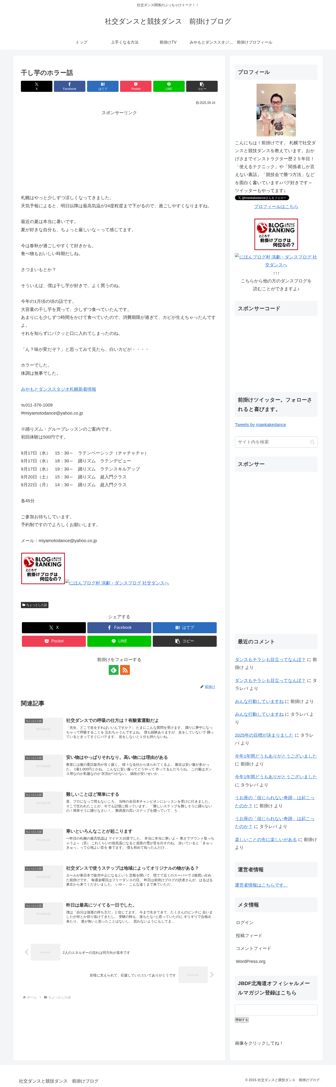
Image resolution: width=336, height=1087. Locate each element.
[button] (202, 86)
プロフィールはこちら (276, 206)
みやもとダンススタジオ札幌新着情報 (58, 389)
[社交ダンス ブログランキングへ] (43, 583)
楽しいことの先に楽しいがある (266, 839)
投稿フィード (249, 935)
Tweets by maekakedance (260, 424)
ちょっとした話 (36, 605)
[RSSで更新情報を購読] (125, 670)
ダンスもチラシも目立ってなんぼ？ (270, 659)
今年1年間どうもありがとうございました (276, 756)
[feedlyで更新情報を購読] (114, 670)
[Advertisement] (119, 151)
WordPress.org (250, 961)
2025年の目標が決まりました (264, 735)
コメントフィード (253, 948)
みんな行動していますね (259, 701)
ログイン (245, 922)
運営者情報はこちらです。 (261, 885)
